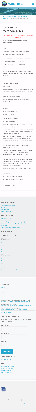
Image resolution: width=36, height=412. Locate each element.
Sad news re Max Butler (7, 220)
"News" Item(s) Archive (6, 359)
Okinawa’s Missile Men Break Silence (10, 269)
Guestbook (4, 291)
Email (3, 341)
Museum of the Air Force (7, 368)
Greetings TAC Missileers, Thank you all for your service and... (16, 301)
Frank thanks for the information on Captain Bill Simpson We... (16, 305)
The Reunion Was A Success (8, 205)
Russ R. (26, 403)
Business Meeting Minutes (7, 211)
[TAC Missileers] (4, 3)
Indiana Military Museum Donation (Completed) (13, 222)
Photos (3, 207)
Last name (5, 333)
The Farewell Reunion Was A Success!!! (10, 227)
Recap (2, 249)
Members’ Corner (11, 16)
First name (5, 325)
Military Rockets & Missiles (7, 366)
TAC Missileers (15, 4)
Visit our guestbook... (6, 312)
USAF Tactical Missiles (6, 372)
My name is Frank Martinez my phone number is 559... (14, 309)
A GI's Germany (5, 268)
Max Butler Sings (5, 209)
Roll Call (3, 287)
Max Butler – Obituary (6, 218)
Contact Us (4, 292)
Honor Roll (4, 289)
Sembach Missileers (6, 370)
